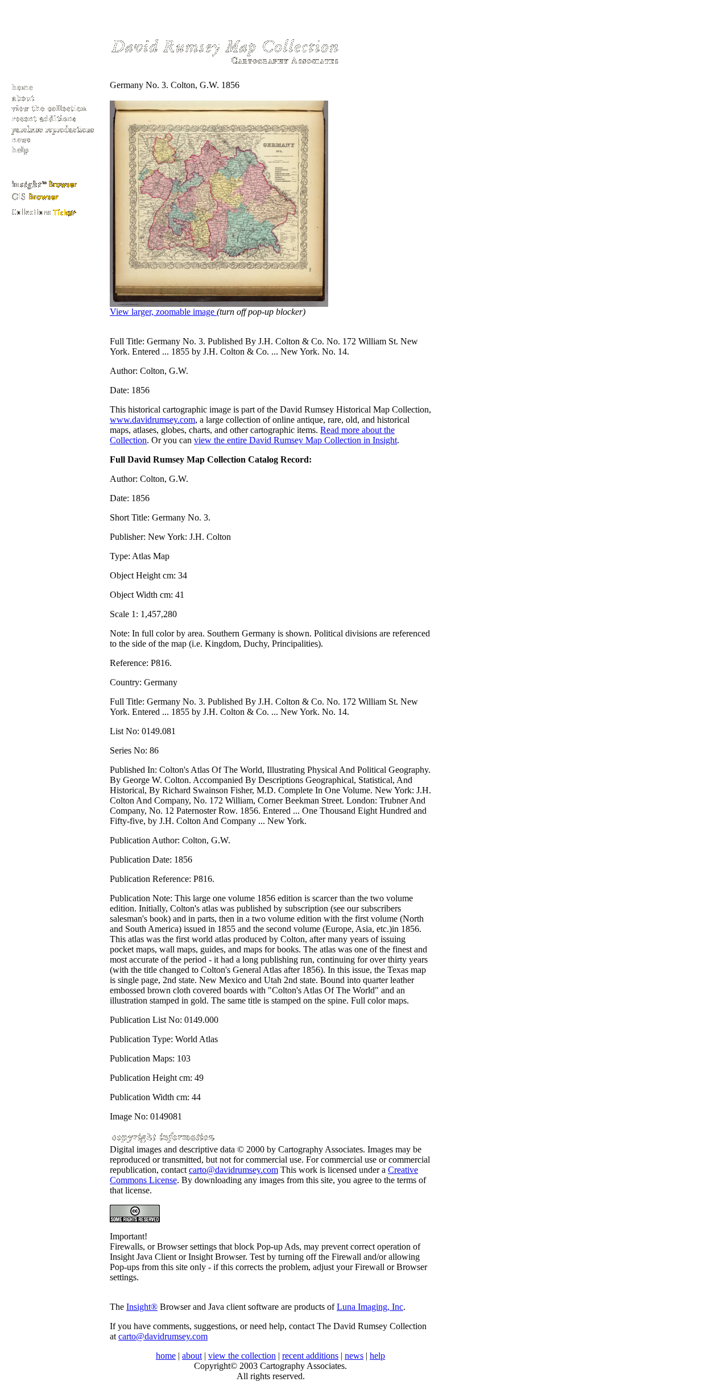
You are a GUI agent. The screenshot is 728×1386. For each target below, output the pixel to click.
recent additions (310, 1355)
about (192, 1355)
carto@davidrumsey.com (233, 1170)
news (354, 1355)
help (377, 1355)
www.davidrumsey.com (152, 419)
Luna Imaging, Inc (370, 1307)
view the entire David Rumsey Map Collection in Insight (295, 440)
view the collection (242, 1355)
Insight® (142, 1307)
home (166, 1355)
